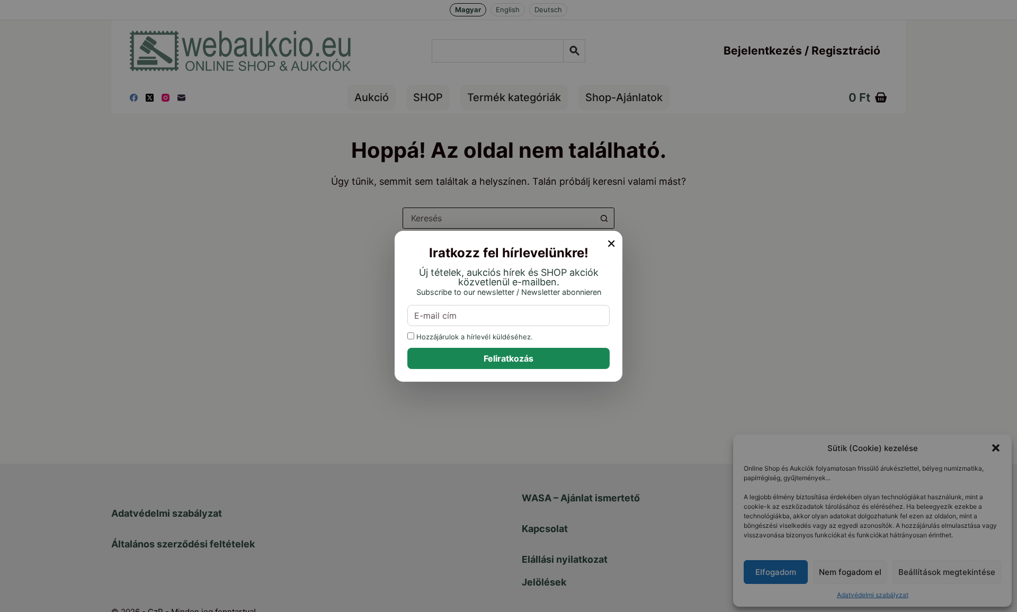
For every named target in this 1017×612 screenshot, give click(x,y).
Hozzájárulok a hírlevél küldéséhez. (473, 336)
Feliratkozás (508, 358)
